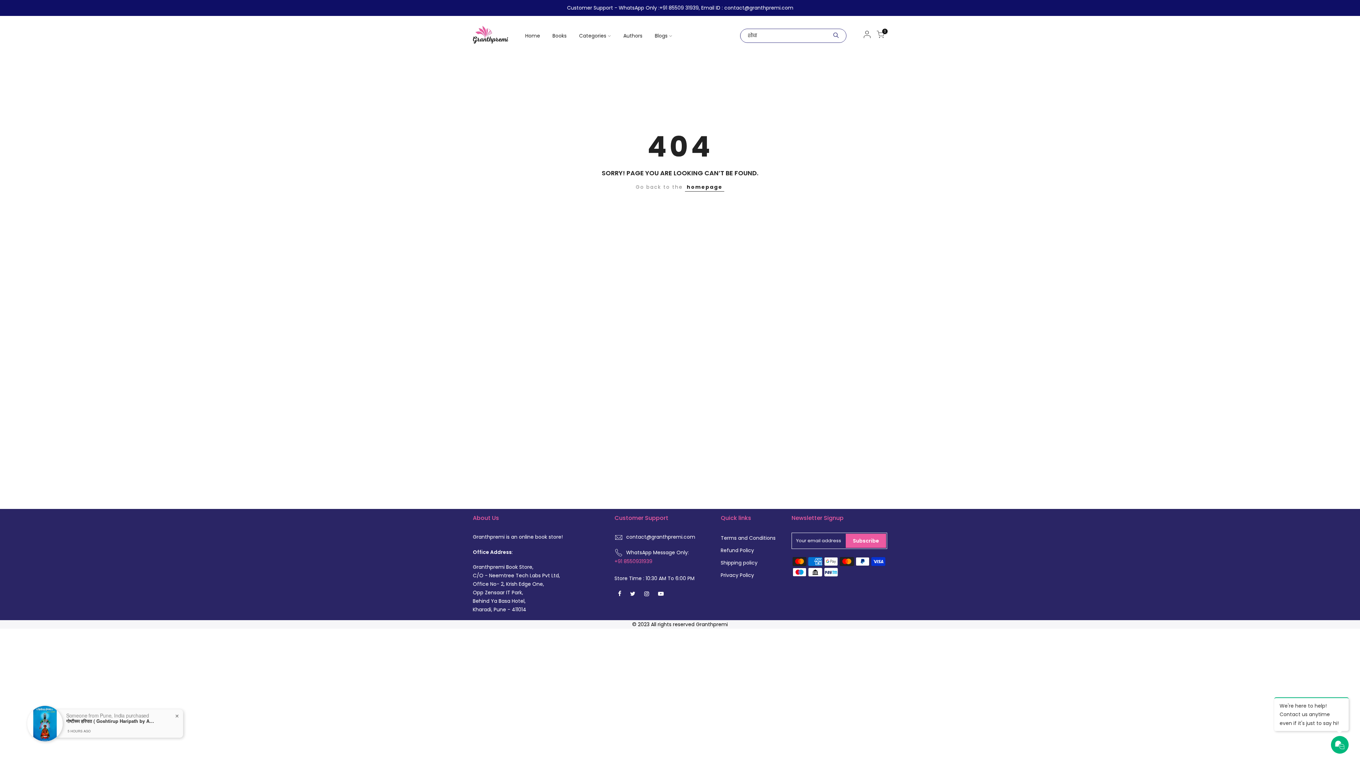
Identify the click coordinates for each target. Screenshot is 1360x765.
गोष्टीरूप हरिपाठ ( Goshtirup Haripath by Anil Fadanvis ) (110, 721)
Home (532, 35)
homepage (704, 187)
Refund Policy (737, 550)
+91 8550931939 (633, 561)
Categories (592, 35)
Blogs (661, 35)
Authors (632, 35)
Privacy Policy (737, 575)
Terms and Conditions (748, 538)
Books (559, 35)
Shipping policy (739, 562)
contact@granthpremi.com (660, 536)
